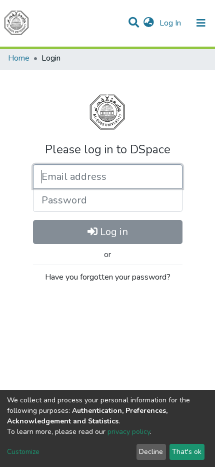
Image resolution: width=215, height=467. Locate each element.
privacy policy (129, 431)
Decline (151, 451)
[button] (149, 23)
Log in (113, 232)
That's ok (187, 451)
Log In (171, 23)
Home (19, 58)
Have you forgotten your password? (107, 277)
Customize (23, 451)
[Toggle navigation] (201, 23)
